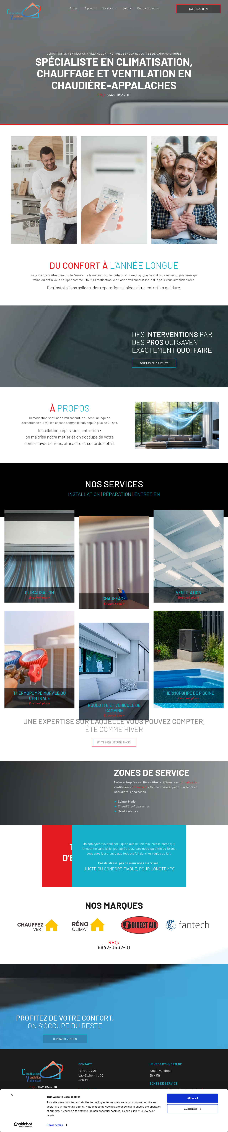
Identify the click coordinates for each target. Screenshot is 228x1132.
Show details (55, 1124)
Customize (190, 1108)
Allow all (192, 1098)
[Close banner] (12, 1095)
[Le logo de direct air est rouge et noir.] (139, 925)
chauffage (140, 787)
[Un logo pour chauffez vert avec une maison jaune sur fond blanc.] (37, 925)
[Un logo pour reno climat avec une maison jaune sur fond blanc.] (88, 925)
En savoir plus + (39, 597)
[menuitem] (74, 8)
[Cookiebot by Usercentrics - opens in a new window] (23, 1125)
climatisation (189, 782)
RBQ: (101, 95)
